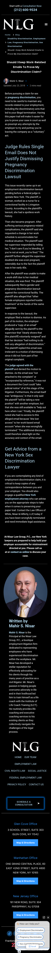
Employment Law (25, 764)
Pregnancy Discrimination (25, 42)
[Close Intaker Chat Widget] (48, 917)
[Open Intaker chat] (19, 951)
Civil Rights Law (15, 770)
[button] (46, 24)
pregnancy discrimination (22, 97)
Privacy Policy (16, 784)
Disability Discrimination (20, 39)
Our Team (30, 757)
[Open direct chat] (44, 917)
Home (18, 757)
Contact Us (36, 784)
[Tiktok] (9, 933)
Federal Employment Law (25, 777)
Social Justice (37, 770)
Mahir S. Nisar (17, 632)
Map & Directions (25, 842)
